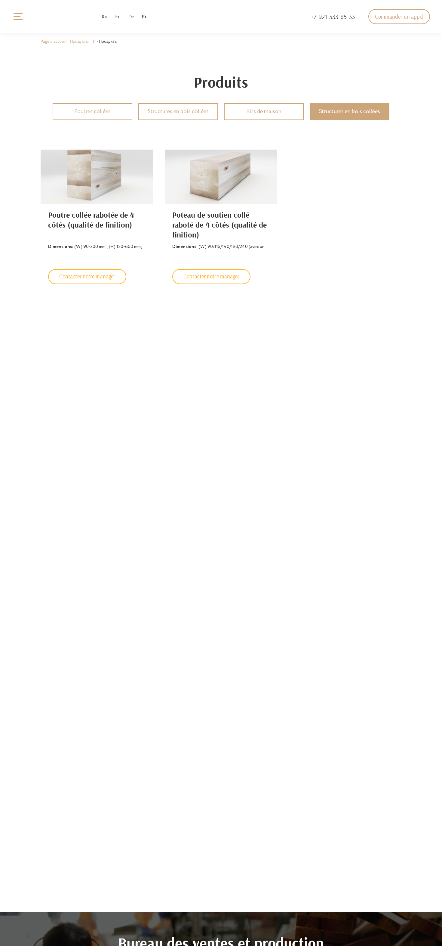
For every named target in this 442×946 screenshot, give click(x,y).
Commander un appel (399, 16)
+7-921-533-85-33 (333, 16)
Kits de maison (263, 111)
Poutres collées (92, 111)
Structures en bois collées (178, 111)
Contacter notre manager (87, 276)
